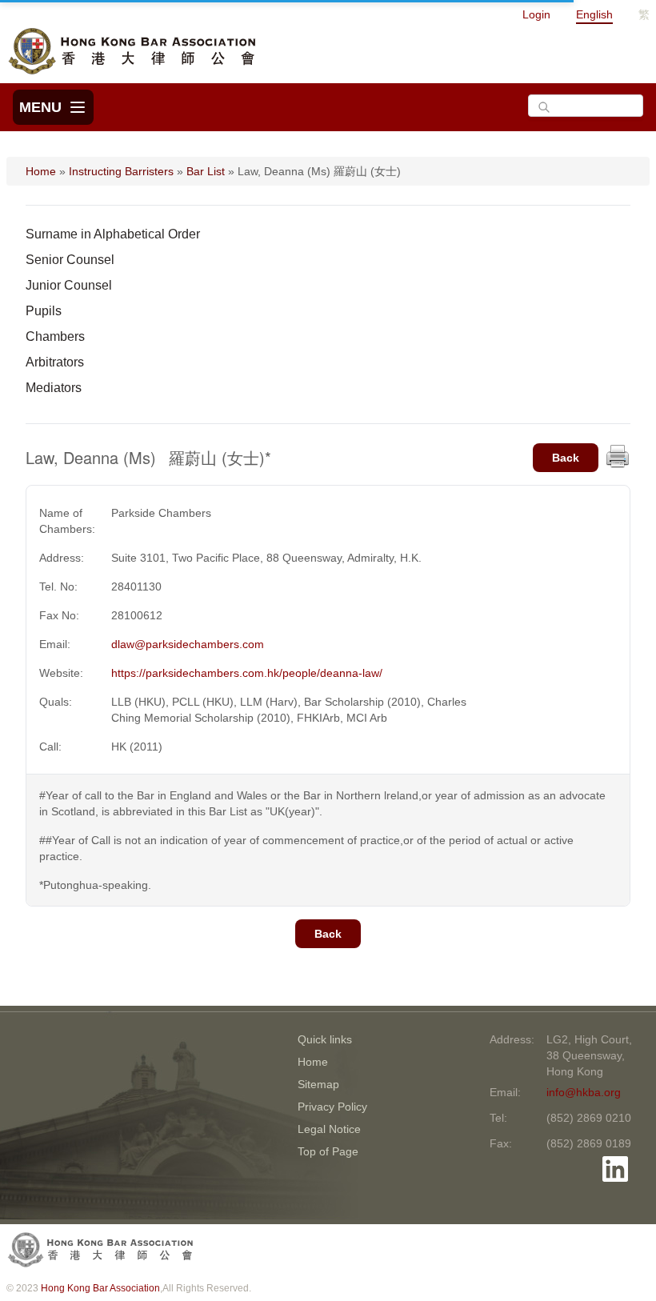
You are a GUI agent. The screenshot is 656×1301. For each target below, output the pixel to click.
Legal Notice (329, 1129)
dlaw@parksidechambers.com (187, 644)
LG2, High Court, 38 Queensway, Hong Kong (589, 1055)
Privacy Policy (332, 1106)
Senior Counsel (70, 259)
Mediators (54, 387)
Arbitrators (55, 362)
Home (41, 171)
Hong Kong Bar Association (100, 1288)
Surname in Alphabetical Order (113, 234)
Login (536, 14)
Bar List (205, 171)
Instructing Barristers (121, 171)
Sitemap (318, 1084)
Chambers (55, 336)
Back (565, 457)
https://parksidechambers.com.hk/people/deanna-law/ (246, 673)
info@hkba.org (583, 1092)
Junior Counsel (69, 285)
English (594, 14)
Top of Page (328, 1151)
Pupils (44, 311)
